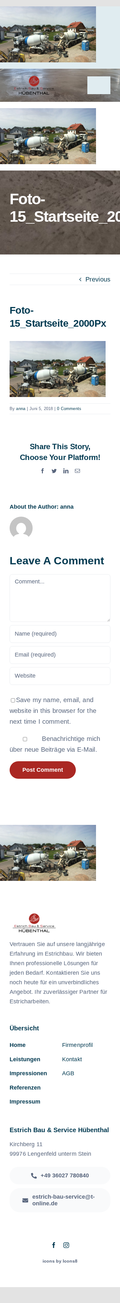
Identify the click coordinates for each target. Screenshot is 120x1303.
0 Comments (69, 408)
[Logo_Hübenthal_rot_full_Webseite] (34, 78)
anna (20, 408)
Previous (97, 279)
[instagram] (66, 1245)
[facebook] (54, 1245)
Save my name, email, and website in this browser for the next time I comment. (53, 710)
